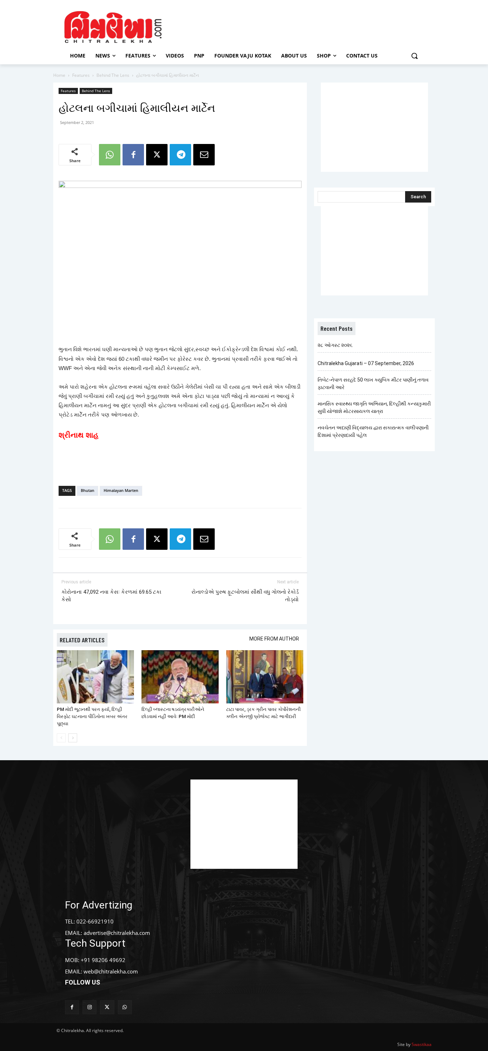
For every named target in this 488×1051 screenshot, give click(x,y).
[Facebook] (133, 154)
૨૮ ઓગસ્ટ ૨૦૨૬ (335, 345)
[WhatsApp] (109, 154)
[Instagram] (89, 1007)
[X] (157, 154)
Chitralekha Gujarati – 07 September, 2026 (366, 363)
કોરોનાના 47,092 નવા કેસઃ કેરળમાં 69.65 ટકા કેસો (111, 596)
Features (81, 75)
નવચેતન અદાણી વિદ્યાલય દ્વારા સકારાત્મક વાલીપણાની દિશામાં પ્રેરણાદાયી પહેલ (373, 431)
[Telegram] (180, 154)
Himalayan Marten (121, 490)
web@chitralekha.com (111, 971)
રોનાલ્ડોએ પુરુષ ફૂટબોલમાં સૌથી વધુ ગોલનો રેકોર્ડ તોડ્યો (245, 596)
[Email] (204, 154)
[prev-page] (61, 737)
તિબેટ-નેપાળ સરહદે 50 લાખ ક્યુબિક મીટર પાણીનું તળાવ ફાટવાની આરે (373, 383)
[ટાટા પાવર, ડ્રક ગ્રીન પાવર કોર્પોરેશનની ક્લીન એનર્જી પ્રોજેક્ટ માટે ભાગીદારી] (264, 676)
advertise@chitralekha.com (117, 932)
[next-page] (72, 737)
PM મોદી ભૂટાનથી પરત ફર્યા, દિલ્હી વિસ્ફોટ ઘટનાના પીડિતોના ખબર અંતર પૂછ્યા (92, 716)
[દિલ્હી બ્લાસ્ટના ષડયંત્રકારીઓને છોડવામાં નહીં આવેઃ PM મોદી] (180, 676)
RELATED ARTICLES (82, 640)
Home (59, 75)
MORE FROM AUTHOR (274, 639)
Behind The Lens (112, 75)
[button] (414, 55)
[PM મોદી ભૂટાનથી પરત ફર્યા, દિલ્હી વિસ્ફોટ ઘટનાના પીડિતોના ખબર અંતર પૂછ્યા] (95, 676)
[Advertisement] (304, 26)
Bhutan (87, 490)
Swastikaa (422, 1044)
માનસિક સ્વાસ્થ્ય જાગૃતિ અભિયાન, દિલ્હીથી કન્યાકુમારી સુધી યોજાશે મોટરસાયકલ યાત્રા (374, 407)
